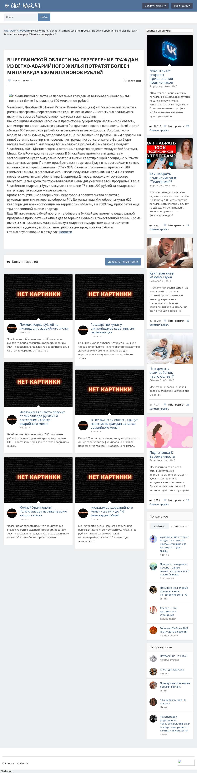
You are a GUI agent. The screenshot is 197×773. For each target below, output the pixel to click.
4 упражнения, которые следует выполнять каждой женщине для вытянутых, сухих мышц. (174, 544)
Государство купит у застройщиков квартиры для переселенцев (113, 328)
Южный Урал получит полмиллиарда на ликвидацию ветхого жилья (43, 511)
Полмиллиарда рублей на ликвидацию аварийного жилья (44, 326)
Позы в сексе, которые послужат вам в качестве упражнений (174, 591)
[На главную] (23, 6)
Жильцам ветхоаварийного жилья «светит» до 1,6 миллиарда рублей (112, 511)
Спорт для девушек (172, 669)
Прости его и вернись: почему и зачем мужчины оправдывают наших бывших (175, 569)
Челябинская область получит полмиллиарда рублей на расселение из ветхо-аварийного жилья (42, 418)
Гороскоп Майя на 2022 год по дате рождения (174, 629)
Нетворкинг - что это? (173, 656)
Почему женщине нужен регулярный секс (175, 684)
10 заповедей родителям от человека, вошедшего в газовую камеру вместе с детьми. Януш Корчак (175, 723)
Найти (44, 17)
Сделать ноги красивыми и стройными (168, 611)
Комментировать (159, 130)
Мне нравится (22, 80)
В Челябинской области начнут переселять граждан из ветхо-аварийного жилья (114, 423)
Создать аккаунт (155, 6)
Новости (65, 232)
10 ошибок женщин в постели (173, 701)
